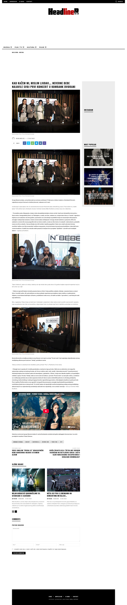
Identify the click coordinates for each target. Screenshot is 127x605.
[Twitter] (28, 143)
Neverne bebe (45, 442)
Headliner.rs (20, 138)
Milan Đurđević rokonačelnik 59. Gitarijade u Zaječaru (26, 494)
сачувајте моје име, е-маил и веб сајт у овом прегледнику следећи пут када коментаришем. (40, 549)
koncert (27, 442)
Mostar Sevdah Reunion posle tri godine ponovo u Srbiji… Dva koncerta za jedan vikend (98, 196)
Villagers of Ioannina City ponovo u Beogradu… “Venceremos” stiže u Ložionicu (98, 177)
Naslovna (15, 52)
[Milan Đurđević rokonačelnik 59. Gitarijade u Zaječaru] (28, 480)
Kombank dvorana (18, 442)
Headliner (21, 498)
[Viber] (44, 143)
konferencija (36, 442)
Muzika (21, 52)
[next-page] (16, 511)
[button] (119, 1)
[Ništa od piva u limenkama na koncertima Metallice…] (63, 480)
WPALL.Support (74, 599)
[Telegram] (36, 143)
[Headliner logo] (63, 11)
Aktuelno (14, 498)
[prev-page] (13, 511)
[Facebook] (24, 143)
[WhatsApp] (32, 143)
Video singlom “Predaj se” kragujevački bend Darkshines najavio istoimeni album (28, 452)
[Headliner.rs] (13, 138)
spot (61, 442)
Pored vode (54, 442)
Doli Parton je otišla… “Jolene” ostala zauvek (98, 157)
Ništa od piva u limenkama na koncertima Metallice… (59, 494)
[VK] (40, 143)
